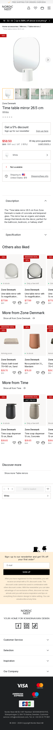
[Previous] (5, 60)
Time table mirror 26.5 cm (13, 29)
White (6, 496)
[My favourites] (35, 8)
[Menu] (49, 8)
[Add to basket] (19, 302)
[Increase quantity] (12, 489)
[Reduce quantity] (4, 489)
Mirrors (23, 26)
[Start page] (7, 8)
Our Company (11, 671)
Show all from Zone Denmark (16, 318)
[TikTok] (35, 625)
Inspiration (9, 660)
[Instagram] (26, 625)
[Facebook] (18, 625)
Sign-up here (42, 131)
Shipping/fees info (39, 176)
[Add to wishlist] (14, 303)
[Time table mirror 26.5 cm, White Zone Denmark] (26, 59)
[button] (7, 117)
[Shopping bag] (42, 8)
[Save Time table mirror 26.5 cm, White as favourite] (48, 489)
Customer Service (13, 639)
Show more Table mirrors (16, 473)
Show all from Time (12, 388)
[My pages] (28, 8)
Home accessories (10, 26)
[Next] (48, 60)
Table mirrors (34, 26)
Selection (9, 650)
